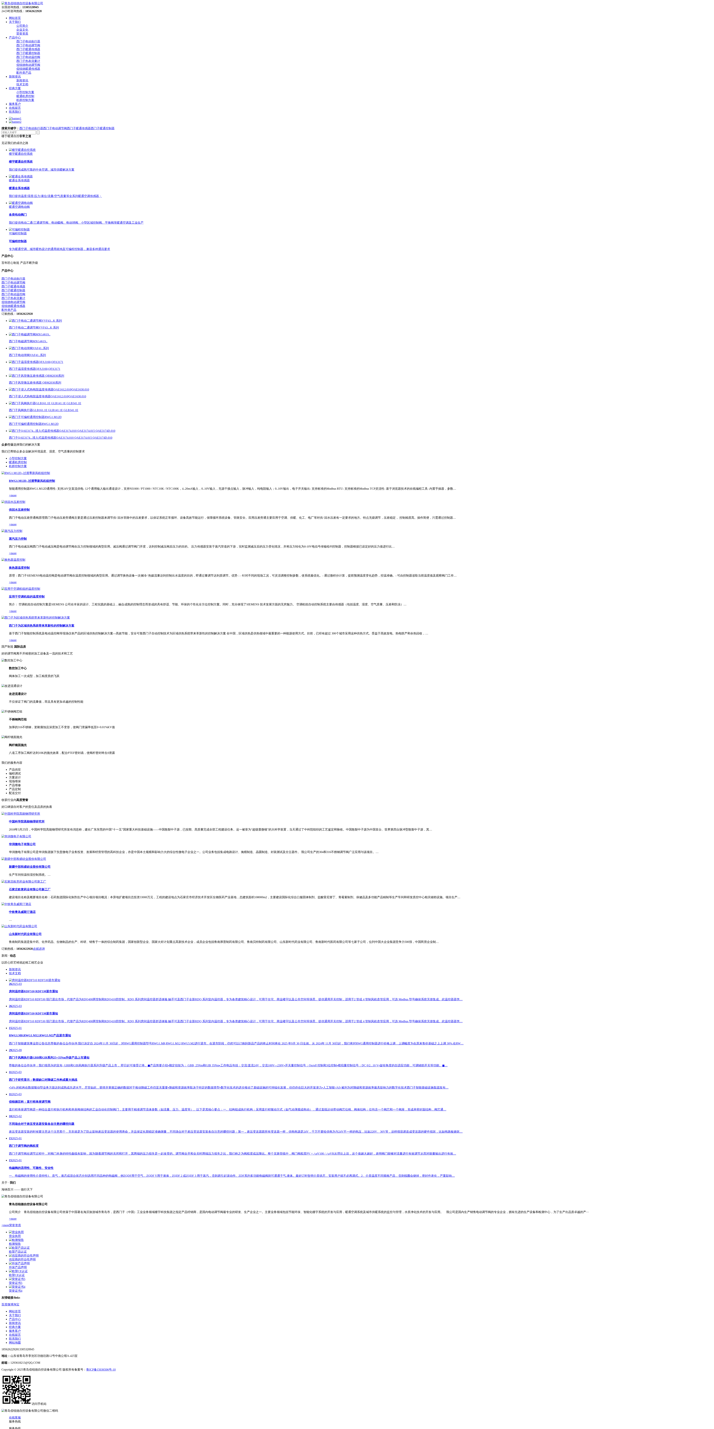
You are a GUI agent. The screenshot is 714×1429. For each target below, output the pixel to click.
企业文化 (22, 29)
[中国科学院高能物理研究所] (20, 813)
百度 (4, 1304)
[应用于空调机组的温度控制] (20, 588)
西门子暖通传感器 (28, 49)
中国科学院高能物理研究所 (27, 821)
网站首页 (15, 1311)
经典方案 (15, 1327)
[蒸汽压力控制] (11, 530)
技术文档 (22, 84)
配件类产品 (23, 72)
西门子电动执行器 (28, 41)
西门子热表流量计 (28, 61)
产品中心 (15, 1319)
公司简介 (22, 25)
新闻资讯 (22, 80)
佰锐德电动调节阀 (28, 64)
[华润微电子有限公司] (16, 836)
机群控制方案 (25, 100)
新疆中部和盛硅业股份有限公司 (30, 866)
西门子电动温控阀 (28, 57)
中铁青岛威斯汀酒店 (22, 911)
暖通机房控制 (25, 96)
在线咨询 (39, 948)
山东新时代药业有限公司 (25, 934)
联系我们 (15, 1338)
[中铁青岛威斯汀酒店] (16, 904)
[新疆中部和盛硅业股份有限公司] (23, 858)
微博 (10, 1304)
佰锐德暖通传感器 (28, 68)
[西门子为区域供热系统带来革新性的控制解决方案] (35, 617)
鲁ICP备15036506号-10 (101, 1369)
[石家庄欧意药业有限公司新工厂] (23, 881)
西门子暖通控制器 (28, 53)
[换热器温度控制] (13, 559)
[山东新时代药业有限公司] (19, 926)
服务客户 (15, 1330)
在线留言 (15, 1334)
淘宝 (16, 1304)
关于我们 (15, 1315)
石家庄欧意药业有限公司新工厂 (30, 889)
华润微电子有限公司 (22, 844)
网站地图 (15, 1342)
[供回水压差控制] (13, 501)
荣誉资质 (22, 33)
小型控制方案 (25, 92)
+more (13, 495)
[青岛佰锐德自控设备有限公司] (22, 3)
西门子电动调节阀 (28, 45)
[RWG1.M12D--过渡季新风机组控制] (25, 473)
